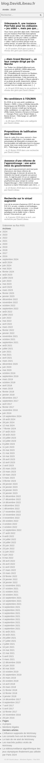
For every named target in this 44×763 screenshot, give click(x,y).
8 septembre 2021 (11, 610)
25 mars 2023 (9, 468)
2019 (4, 247)
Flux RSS (36, 759)
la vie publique (30, 88)
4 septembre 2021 (11, 619)
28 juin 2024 (8, 422)
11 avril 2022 (8, 567)
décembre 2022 (10, 299)
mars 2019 (7, 379)
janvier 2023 (8, 296)
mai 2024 (6, 268)
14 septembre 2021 (11, 601)
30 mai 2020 (8, 668)
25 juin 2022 (8, 545)
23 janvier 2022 (9, 579)
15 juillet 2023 (9, 438)
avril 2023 (7, 287)
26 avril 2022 (8, 564)
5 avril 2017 (8, 708)
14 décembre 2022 (11, 502)
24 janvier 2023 (9, 487)
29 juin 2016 (8, 718)
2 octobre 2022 (9, 527)
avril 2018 (7, 385)
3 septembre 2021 (11, 622)
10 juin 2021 (8, 647)
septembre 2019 (10, 376)
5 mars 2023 (8, 478)
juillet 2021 (7, 348)
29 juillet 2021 (9, 638)
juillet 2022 (7, 314)
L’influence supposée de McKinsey (19, 733)
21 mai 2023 (8, 453)
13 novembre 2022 (11, 515)
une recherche (32, 150)
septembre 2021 (10, 342)
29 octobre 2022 (10, 521)
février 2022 (8, 330)
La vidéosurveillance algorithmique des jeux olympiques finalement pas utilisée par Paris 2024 (21, 751)
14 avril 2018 (8, 684)
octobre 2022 (8, 305)
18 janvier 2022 (9, 582)
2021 (4, 241)
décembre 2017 (10, 398)
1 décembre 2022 (11, 508)
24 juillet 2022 (9, 539)
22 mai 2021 (8, 653)
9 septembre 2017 (11, 702)
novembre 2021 (10, 336)
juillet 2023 (7, 278)
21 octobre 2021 (10, 591)
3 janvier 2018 (9, 696)
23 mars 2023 (9, 471)
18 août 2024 (8, 419)
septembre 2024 (10, 259)
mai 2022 (6, 321)
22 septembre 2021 (11, 598)
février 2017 (8, 407)
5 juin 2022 (7, 555)
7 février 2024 (9, 428)
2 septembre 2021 (11, 625)
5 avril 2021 (8, 656)
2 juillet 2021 (8, 644)
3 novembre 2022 (11, 518)
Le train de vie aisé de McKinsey (18, 739)
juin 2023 (6, 281)
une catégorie (31, 121)
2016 (4, 256)
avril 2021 (7, 358)
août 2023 (7, 274)
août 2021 (7, 345)
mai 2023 (6, 284)
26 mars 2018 (9, 687)
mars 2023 (7, 290)
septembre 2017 (10, 401)
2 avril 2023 (8, 465)
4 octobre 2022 (9, 524)
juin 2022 (6, 318)
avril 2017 (7, 404)
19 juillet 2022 (9, 542)
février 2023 (8, 293)
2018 (4, 250)
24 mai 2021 (8, 650)
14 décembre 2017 (11, 699)
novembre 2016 (10, 410)
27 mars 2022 (9, 570)
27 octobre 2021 (10, 588)
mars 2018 (7, 388)
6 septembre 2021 (11, 613)
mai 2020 (6, 370)
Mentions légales (10, 727)
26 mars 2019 (9, 678)
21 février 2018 (9, 690)
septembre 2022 (10, 308)
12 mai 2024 (8, 425)
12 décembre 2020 (11, 662)
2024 (4, 231)
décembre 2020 (10, 364)
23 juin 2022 (8, 548)
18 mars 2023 (9, 475)
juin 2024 (6, 265)
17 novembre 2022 (11, 511)
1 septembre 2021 (11, 628)
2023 (4, 234)
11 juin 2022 (8, 551)
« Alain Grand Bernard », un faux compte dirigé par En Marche (20, 61)
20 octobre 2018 (10, 681)
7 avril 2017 (8, 705)
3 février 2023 (9, 481)
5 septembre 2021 (11, 616)
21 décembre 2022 (11, 496)
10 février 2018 (9, 693)
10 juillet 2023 (9, 441)
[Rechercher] (40, 15)
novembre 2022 (10, 302)
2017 (4, 253)
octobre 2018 (8, 382)
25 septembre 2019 (11, 675)
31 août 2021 (8, 631)
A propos (6, 724)
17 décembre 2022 (11, 499)
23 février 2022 (9, 576)
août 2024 (7, 262)
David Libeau (13, 759)
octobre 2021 (8, 339)
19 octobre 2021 (10, 595)
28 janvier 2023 (9, 484)
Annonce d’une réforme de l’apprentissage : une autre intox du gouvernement (20, 163)
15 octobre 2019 (10, 671)
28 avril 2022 (8, 561)
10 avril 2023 (8, 462)
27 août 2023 (8, 431)
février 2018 (8, 391)
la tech (30, 49)
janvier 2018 (8, 395)
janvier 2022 (8, 333)
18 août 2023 (8, 435)
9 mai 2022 (7, 558)
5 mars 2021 (8, 659)
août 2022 (7, 311)
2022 (4, 238)
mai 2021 (6, 354)
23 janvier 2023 (9, 490)
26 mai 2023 (8, 450)
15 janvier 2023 (9, 493)
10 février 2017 (9, 711)
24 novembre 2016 (11, 715)
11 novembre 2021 (11, 585)
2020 (4, 244)
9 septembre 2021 (11, 607)
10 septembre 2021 (11, 604)
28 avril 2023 (8, 459)
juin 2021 (6, 351)
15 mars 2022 (9, 573)
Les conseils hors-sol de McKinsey (19, 736)
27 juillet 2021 (9, 641)
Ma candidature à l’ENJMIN (20, 98)
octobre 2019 (8, 373)
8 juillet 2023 (8, 444)
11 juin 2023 (8, 447)
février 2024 (8, 271)
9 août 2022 (8, 536)
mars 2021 (7, 361)
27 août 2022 (8, 533)
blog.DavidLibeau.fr (18, 3)
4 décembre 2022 (11, 505)
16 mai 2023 (8, 456)
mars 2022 (7, 327)
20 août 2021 (8, 635)
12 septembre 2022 (11, 530)
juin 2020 (6, 367)
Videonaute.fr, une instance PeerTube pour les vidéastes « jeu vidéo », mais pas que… (21, 26)
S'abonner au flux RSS (13, 225)
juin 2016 (6, 413)
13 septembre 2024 (11, 416)
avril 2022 (7, 324)
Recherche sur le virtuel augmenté (18, 199)
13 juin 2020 (8, 665)
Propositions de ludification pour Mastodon (20, 132)
